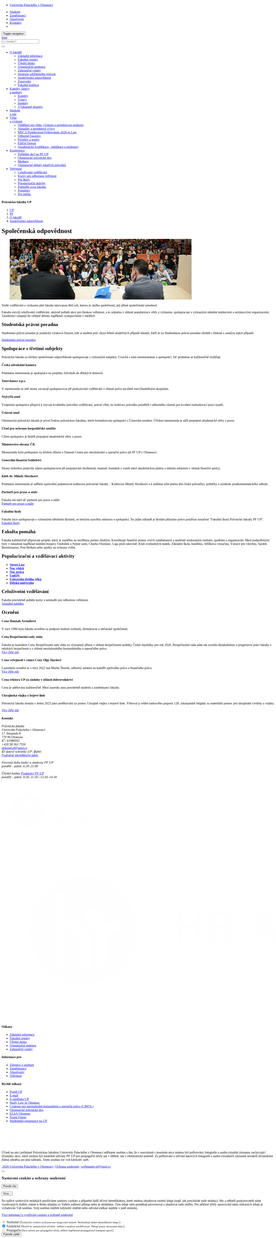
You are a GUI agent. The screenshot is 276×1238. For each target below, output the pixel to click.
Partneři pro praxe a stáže (18, 503)
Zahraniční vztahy (29, 70)
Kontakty (16, 22)
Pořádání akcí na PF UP (33, 154)
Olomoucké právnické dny (35, 157)
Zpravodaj (24, 81)
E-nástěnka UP (19, 1099)
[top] (3, 1171)
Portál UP (16, 1091)
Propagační (13, 1230)
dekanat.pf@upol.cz (14, 748)
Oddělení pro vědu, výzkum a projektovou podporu (50, 125)
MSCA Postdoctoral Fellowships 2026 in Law (47, 132)
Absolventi (17, 19)
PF (11, 213)
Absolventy (17, 1072)
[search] (3, 46)
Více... (7, 1193)
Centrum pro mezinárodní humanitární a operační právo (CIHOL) (51, 1106)
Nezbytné (12, 1222)
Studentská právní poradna (19, 340)
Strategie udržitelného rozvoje (37, 74)
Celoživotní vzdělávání (32, 172)
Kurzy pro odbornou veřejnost (37, 176)
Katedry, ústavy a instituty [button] (20, 90)
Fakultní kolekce (28, 85)
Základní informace (30, 56)
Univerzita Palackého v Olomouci (31, 5)
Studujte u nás (15, 112)
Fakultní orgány (28, 59)
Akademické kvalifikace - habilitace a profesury (48, 147)
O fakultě (16, 217)
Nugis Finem (18, 1117)
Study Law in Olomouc (25, 1102)
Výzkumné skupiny (30, 107)
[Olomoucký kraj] (15, 1135)
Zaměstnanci (18, 15)
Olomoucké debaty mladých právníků (42, 165)
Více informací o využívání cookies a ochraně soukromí (37, 1215)
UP (12, 210)
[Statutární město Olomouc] (11, 1145)
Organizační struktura (31, 67)
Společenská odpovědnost (34, 77)
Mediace (23, 161)
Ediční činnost (27, 143)
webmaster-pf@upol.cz (96, 1166)
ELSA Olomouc (20, 1113)
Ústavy (22, 99)
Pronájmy (24, 190)
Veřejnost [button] (16, 168)
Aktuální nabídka (13, 603)
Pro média (24, 194)
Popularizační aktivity (31, 183)
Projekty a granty (29, 139)
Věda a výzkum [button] (16, 119)
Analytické (13, 1226)
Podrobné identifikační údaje (20, 755)
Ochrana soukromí (67, 1166)
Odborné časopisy (29, 136)
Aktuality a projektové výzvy (36, 128)
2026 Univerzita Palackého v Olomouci (27, 1166)
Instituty (23, 103)
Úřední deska (26, 63)
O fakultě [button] (16, 52)
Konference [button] (17, 150)
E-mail (14, 1095)
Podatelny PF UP (32, 773)
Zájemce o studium (22, 1065)
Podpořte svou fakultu (32, 187)
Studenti (15, 12)
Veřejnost (16, 1076)
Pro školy (24, 179)
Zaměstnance (18, 1068)
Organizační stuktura (23, 1045)
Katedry (23, 96)
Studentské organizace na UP (28, 1121)
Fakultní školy (11, 523)
